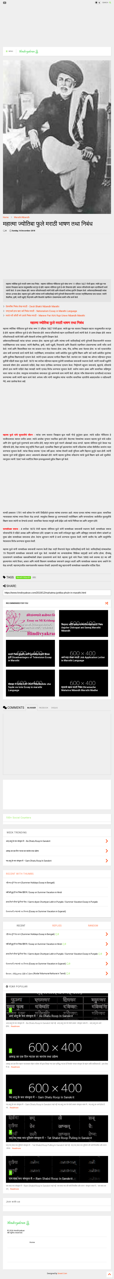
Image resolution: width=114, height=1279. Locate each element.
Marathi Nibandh (22, 217)
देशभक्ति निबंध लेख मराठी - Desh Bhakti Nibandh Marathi (32, 306)
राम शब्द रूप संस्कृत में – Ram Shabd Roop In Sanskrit (41, 1178)
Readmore (15, 1026)
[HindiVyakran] (28, 52)
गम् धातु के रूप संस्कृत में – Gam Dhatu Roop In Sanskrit (41, 1097)
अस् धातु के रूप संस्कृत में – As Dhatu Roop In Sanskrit (41, 1016)
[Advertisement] (57, 26)
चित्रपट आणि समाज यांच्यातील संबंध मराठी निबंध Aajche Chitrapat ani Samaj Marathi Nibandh (82, 627)
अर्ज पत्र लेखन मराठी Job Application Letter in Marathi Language (83, 659)
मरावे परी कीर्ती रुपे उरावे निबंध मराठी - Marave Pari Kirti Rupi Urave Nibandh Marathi (45, 315)
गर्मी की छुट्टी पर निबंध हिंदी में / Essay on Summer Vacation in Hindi (34, 892)
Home (6, 217)
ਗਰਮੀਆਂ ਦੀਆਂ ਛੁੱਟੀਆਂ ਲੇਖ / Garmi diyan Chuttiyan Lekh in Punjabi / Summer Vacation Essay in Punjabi (52, 902)
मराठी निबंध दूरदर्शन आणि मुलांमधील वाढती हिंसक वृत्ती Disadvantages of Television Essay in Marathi (30, 657)
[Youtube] (4, 3)
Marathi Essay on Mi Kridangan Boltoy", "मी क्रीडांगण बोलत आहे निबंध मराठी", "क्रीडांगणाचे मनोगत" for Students (30, 627)
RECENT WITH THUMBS (20, 873)
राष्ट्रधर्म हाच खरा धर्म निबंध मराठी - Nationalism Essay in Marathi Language (41, 311)
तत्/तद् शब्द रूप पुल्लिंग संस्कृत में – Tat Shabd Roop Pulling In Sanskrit (50, 1138)
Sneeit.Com (62, 1273)
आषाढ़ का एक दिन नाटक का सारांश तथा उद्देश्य (33, 1056)
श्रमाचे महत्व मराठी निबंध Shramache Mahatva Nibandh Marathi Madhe (79, 689)
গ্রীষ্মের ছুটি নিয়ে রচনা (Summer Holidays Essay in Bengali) (30, 882)
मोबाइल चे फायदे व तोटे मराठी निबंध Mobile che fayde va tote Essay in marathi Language (29, 687)
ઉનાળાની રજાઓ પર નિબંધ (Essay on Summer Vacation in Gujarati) (36, 911)
